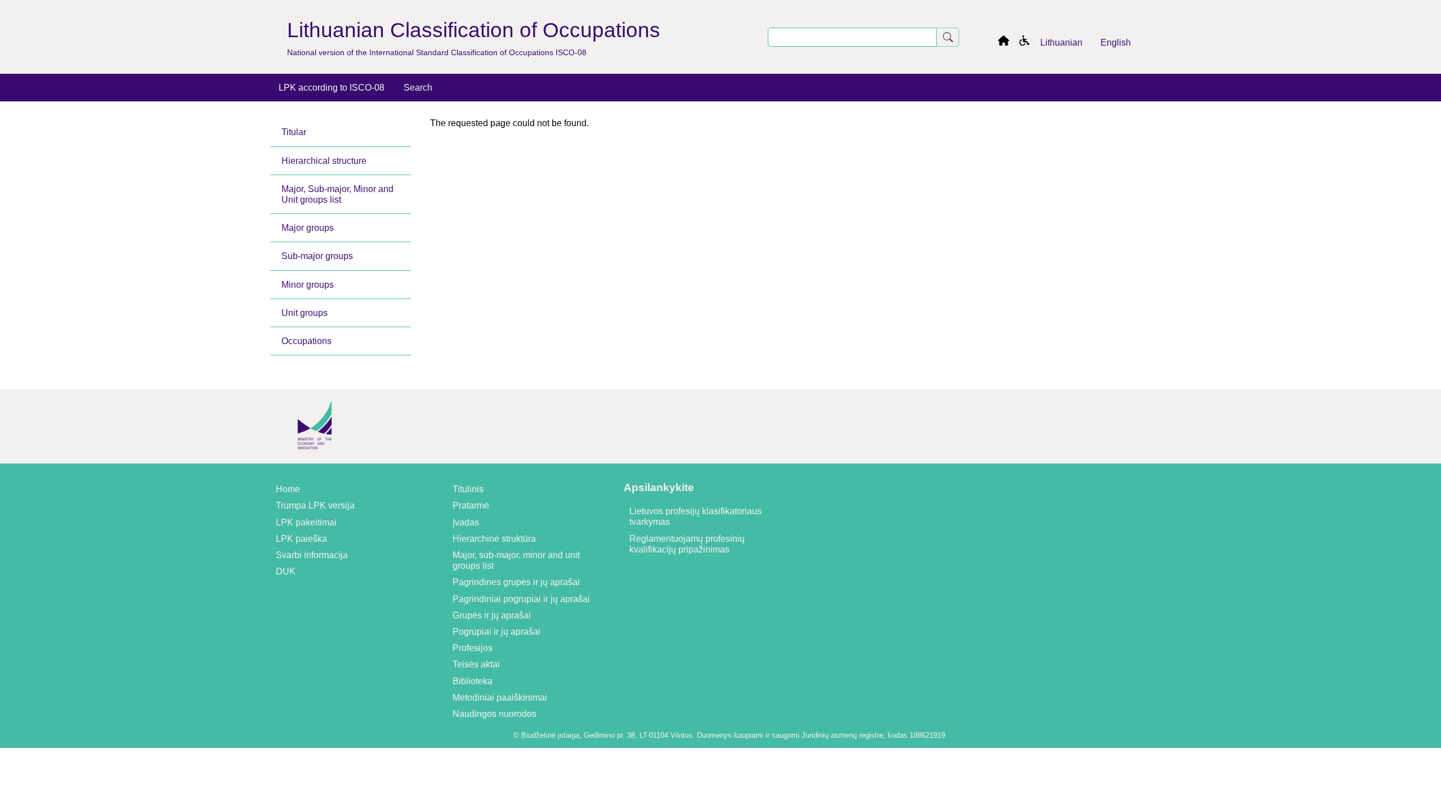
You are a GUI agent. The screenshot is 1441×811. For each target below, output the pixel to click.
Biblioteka (473, 681)
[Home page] (1003, 42)
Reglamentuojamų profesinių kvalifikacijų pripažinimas (687, 544)
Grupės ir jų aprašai (492, 615)
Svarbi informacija (312, 555)
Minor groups (307, 284)
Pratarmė (471, 505)
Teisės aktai (476, 664)
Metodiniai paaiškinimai (500, 697)
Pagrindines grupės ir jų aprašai (516, 582)
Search (418, 87)
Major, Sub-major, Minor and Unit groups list (337, 194)
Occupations (306, 341)
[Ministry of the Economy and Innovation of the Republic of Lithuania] (315, 458)
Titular (293, 132)
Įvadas (466, 522)
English (1115, 42)
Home (288, 489)
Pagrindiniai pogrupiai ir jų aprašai (521, 599)
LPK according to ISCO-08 (331, 87)
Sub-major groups (317, 256)
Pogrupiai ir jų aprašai (496, 631)
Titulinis (468, 489)
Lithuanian (1061, 42)
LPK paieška (301, 538)
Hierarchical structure (323, 161)
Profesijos (473, 648)
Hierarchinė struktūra (494, 538)
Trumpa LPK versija (315, 505)
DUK (286, 571)
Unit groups (304, 313)
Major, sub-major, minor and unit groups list (516, 560)
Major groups (307, 228)
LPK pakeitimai (306, 522)
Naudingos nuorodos (494, 714)
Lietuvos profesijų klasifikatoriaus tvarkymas (695, 516)
